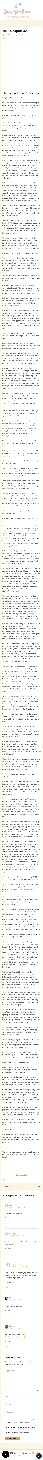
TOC (21, 1175)
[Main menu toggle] (39, 10)
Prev (17, 1175)
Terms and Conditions (26, 1455)
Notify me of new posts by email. (17, 1433)
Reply (6, 1223)
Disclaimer (13, 1455)
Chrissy (12, 1234)
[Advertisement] (21, 65)
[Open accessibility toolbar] (39, 1456)
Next (25, 1175)
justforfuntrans (16, 1264)
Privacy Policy (37, 1453)
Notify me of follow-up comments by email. (21, 1427)
